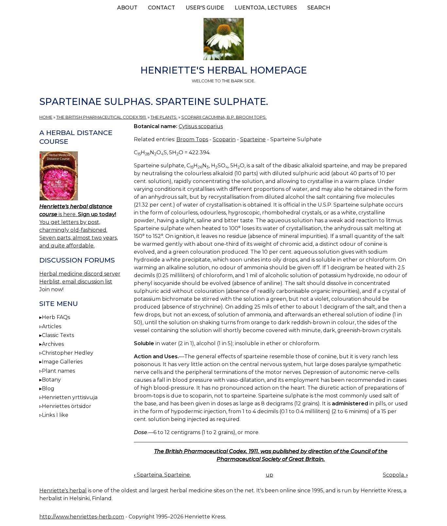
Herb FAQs (56, 317)
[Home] (223, 40)
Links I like (55, 415)
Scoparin (224, 139)
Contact (161, 8)
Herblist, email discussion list (75, 282)
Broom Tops (192, 139)
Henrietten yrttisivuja (70, 397)
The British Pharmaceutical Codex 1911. (101, 117)
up (269, 475)
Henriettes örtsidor (66, 406)
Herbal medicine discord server (79, 274)
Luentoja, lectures (266, 8)
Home (45, 117)
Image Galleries (62, 362)
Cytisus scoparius (201, 126)
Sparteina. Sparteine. (162, 475)
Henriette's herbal (63, 490)
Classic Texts (58, 335)
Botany (51, 380)
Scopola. (395, 475)
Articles (51, 326)
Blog (48, 388)
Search (318, 8)
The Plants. (164, 117)
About (127, 8)
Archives (53, 344)
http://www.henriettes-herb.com (81, 517)
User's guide (205, 8)
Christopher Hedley (67, 353)
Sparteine (253, 139)
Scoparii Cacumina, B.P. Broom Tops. (224, 117)
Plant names (58, 371)
